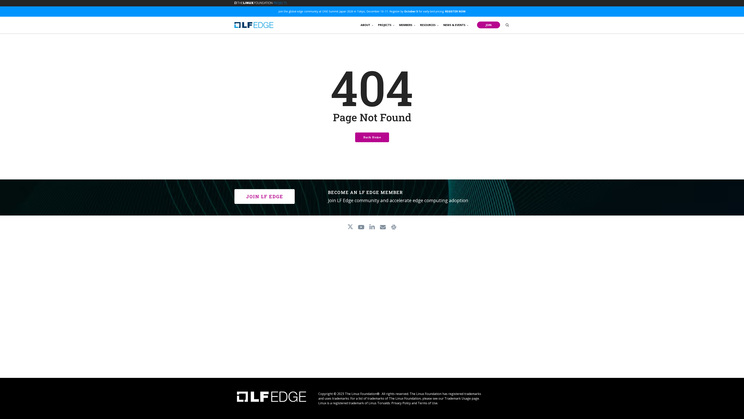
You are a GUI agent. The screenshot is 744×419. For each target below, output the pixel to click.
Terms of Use (427, 403)
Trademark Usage (457, 398)
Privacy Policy (401, 403)
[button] (264, 196)
